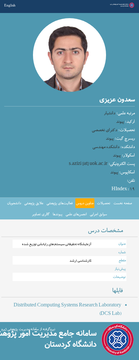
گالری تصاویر (40, 214)
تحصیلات (103, 203)
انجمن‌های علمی (76, 214)
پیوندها (57, 214)
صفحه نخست (122, 203)
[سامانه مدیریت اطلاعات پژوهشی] (122, 7)
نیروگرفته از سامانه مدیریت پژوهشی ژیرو (28, 329)
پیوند (120, 122)
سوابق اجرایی (98, 214)
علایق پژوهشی (33, 203)
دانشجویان (14, 203)
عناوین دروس (85, 203)
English (10, 5)
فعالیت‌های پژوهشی (59, 203)
